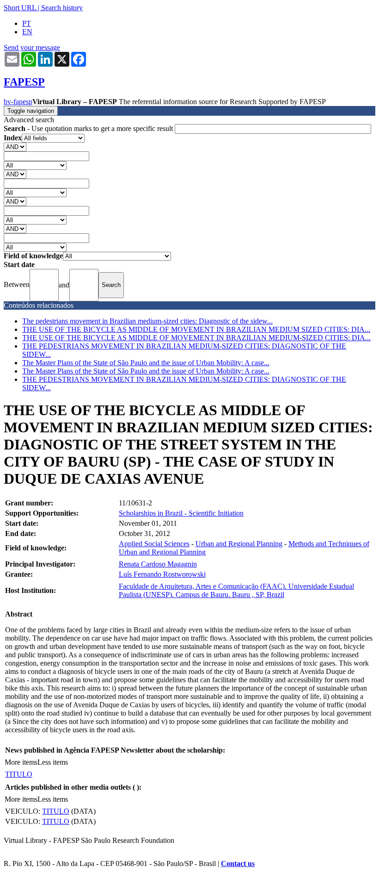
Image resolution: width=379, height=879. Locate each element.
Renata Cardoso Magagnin (158, 564)
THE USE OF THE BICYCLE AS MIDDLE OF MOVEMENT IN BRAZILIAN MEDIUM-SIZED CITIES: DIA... (196, 338)
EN (27, 32)
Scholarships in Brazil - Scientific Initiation (181, 513)
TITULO (18, 774)
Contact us (238, 863)
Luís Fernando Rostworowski (162, 574)
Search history (62, 8)
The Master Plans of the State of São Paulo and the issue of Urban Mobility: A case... (145, 363)
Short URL (20, 8)
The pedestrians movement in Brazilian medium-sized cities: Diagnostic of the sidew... (147, 321)
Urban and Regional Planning (239, 544)
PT (26, 23)
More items (21, 762)
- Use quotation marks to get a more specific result (89, 128)
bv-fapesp (18, 102)
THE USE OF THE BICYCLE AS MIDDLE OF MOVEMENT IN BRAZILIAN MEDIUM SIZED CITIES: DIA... (196, 329)
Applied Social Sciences (154, 544)
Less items (52, 762)
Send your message (32, 47)
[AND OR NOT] (15, 146)
